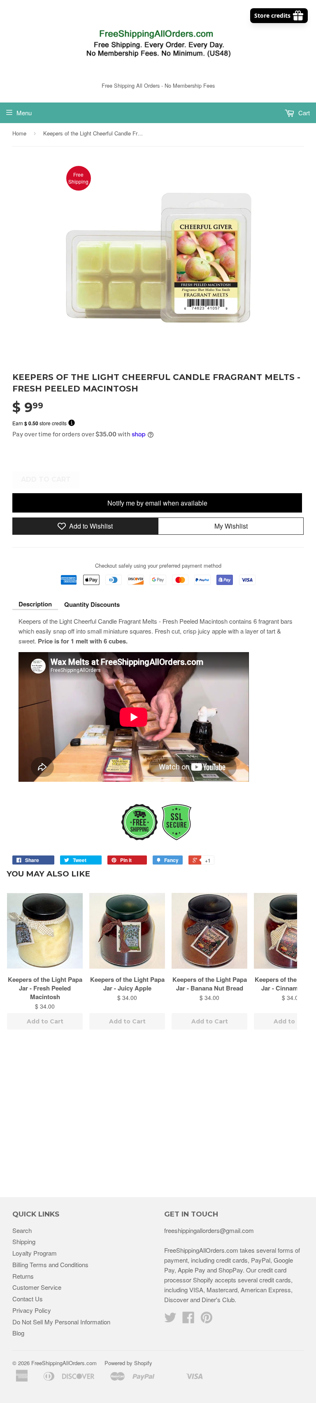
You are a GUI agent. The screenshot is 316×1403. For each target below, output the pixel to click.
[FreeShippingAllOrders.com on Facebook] (188, 1319)
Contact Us (27, 1298)
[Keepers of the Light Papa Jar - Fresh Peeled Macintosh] (45, 931)
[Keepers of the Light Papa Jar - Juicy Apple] (127, 931)
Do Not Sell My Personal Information (61, 1321)
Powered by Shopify (128, 1363)
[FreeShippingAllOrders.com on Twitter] (170, 1319)
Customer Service (36, 1287)
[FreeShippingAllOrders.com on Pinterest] (206, 1319)
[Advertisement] (158, 1114)
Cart (303, 112)
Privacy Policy (31, 1310)
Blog (18, 1332)
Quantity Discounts (92, 604)
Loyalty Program (34, 1253)
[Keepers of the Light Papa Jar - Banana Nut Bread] (209, 931)
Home (19, 133)
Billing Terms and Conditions (50, 1264)
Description (35, 603)
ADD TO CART (46, 479)
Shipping (23, 1241)
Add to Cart (45, 1021)
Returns (23, 1276)
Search (22, 1230)
